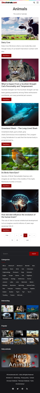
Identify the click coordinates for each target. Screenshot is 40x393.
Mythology (21, 285)
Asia (33, 265)
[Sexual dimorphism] (20, 308)
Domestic (29, 272)
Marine (31, 282)
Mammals (24, 282)
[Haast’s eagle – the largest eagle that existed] (20, 333)
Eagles (4, 275)
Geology (13, 278)
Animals (27, 265)
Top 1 (23, 292)
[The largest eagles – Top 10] (33, 341)
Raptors (25, 288)
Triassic (12, 295)
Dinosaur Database (12, 381)
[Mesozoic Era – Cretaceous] (7, 316)
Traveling (5, 295)
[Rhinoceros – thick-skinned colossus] (33, 316)
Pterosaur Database (23, 381)
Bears (11, 269)
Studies (11, 292)
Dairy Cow (5, 42)
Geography (5, 278)
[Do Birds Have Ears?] (19, 158)
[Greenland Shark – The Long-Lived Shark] (19, 114)
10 (12, 240)
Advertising (17, 377)
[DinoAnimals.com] (9, 2)
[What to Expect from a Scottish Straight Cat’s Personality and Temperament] (19, 70)
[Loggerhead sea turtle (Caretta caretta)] (33, 308)
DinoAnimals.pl (20, 384)
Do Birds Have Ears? (10, 172)
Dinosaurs (15, 272)
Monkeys (5, 285)
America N (11, 265)
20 (17, 240)
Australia (5, 269)
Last (27, 240)
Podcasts (10, 288)
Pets (4, 288)
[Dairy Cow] (19, 28)
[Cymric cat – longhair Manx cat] (20, 316)
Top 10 (29, 292)
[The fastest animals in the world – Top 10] (7, 341)
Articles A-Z (9, 377)
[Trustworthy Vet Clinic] (7, 308)
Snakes (5, 292)
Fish (23, 275)
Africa (4, 265)
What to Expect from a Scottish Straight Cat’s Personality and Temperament (18, 85)
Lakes (11, 282)
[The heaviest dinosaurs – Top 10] (20, 341)
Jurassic (5, 282)
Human (29, 278)
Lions (17, 282)
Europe (11, 275)
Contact (32, 377)
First (7, 235)
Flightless (29, 275)
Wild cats (19, 295)
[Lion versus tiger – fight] (7, 333)
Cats (23, 269)
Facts (31, 381)
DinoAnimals (11, 374)
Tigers (17, 292)
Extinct (17, 275)
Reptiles (32, 288)
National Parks (31, 285)
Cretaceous (30, 269)
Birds (17, 269)
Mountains (13, 285)
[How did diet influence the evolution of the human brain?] (19, 200)
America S (19, 265)
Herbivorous (21, 278)
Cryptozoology (6, 272)
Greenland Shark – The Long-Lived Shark (19, 128)
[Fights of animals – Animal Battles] (33, 333)
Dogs (22, 272)
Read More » (6, 55)
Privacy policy (25, 377)
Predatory (18, 288)
